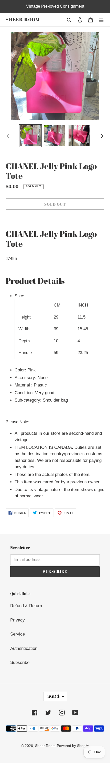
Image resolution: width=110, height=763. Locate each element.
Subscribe (19, 662)
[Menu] (101, 20)
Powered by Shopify (73, 746)
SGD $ (53, 696)
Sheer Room (23, 19)
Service (17, 634)
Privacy (17, 620)
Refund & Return (26, 605)
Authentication (23, 648)
